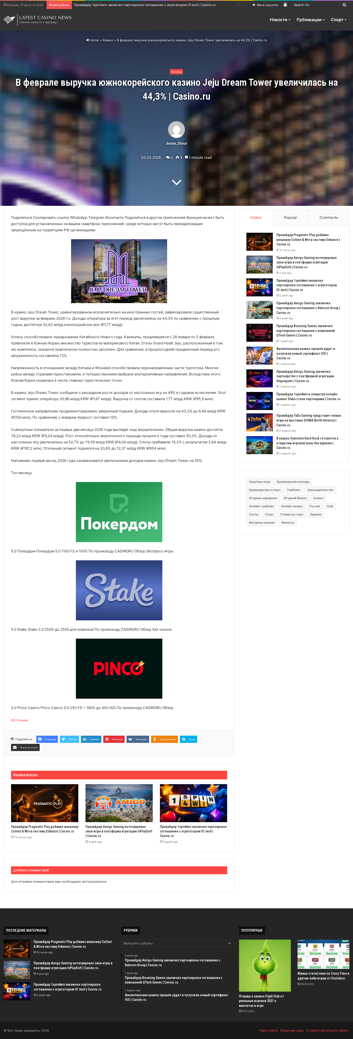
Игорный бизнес (295, 498)
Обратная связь (292, 1030)
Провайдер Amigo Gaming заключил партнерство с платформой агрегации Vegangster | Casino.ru (305, 376)
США (330, 506)
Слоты (253, 514)
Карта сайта (269, 1030)
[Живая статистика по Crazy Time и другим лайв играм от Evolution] (323, 954)
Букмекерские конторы (293, 481)
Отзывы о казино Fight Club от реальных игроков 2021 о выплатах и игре (261, 1001)
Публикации (309, 19)
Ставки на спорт (291, 514)
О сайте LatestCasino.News (327, 1030)
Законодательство (320, 490)
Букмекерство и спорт (264, 490)
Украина (316, 514)
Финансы (287, 522)
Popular (290, 217)
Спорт (337, 19)
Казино (108, 40)
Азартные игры (259, 481)
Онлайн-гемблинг (261, 506)
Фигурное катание (262, 522)
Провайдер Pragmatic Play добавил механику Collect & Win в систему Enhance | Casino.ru (308, 239)
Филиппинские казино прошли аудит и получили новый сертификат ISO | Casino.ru (305, 353)
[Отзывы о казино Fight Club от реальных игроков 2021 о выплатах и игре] (265, 965)
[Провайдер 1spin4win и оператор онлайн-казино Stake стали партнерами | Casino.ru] (259, 401)
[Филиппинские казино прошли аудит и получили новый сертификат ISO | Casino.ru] (259, 356)
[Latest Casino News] (38, 20)
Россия (315, 506)
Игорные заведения (263, 498)
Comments (329, 217)
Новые (256, 217)
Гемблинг (294, 490)
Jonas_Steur (176, 143)
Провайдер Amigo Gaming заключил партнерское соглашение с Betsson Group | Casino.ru (143, 5)
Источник (19, 720)
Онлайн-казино (292, 506)
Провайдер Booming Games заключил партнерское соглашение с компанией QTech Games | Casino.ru (305, 330)
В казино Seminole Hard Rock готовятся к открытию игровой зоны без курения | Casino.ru (307, 443)
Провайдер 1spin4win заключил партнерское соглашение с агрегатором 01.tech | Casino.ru (193, 831)
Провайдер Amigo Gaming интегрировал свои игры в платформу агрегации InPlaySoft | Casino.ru (118, 831)
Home (94, 40)
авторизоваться (94, 881)
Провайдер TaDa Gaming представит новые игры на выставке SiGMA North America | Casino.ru (308, 420)
